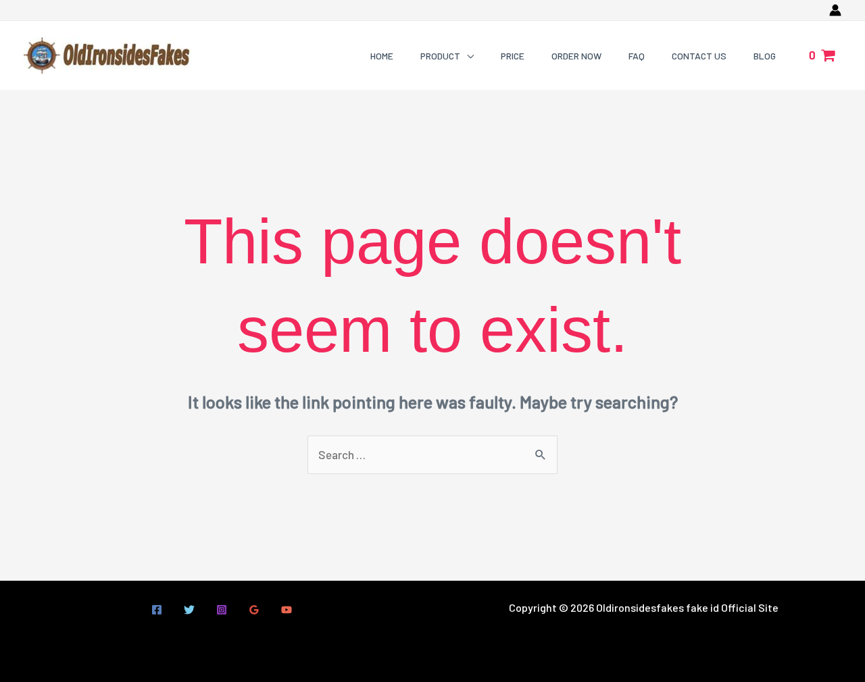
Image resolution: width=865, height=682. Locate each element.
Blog (764, 55)
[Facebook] (157, 610)
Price (512, 55)
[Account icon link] (835, 10)
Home (381, 55)
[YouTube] (286, 610)
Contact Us (699, 55)
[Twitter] (189, 610)
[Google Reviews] (254, 610)
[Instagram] (221, 610)
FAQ (636, 55)
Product (440, 55)
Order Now (576, 55)
